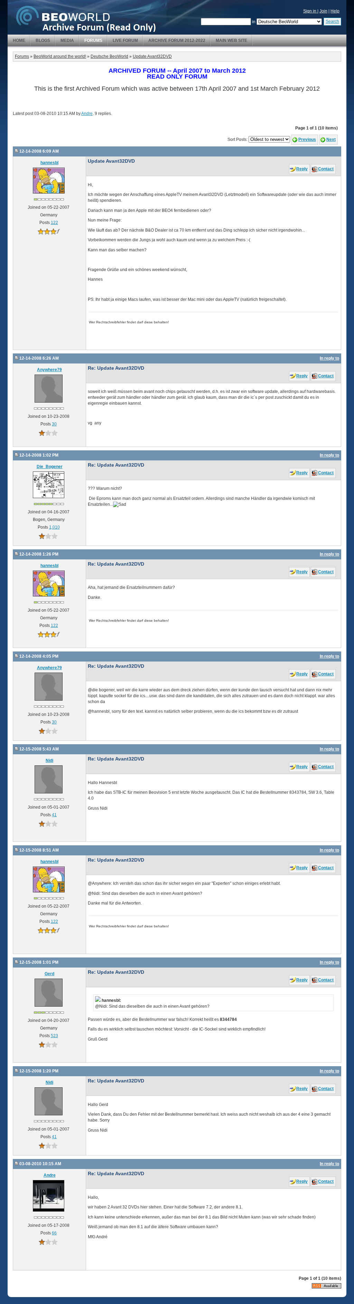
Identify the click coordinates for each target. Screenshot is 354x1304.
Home (19, 40)
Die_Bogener (50, 467)
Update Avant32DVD (152, 56)
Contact (326, 169)
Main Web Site (231, 40)
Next (331, 139)
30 (54, 424)
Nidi (49, 760)
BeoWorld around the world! (60, 56)
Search (332, 21)
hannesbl (49, 163)
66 (54, 1233)
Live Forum (125, 40)
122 (54, 223)
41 (54, 815)
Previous (307, 139)
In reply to (329, 358)
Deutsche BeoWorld (109, 56)
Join (323, 11)
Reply (302, 169)
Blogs (43, 40)
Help (334, 11)
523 (54, 1036)
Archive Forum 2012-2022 (176, 40)
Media (67, 40)
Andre (87, 113)
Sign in (310, 11)
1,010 (54, 527)
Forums (93, 40)
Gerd (49, 974)
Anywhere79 (49, 370)
